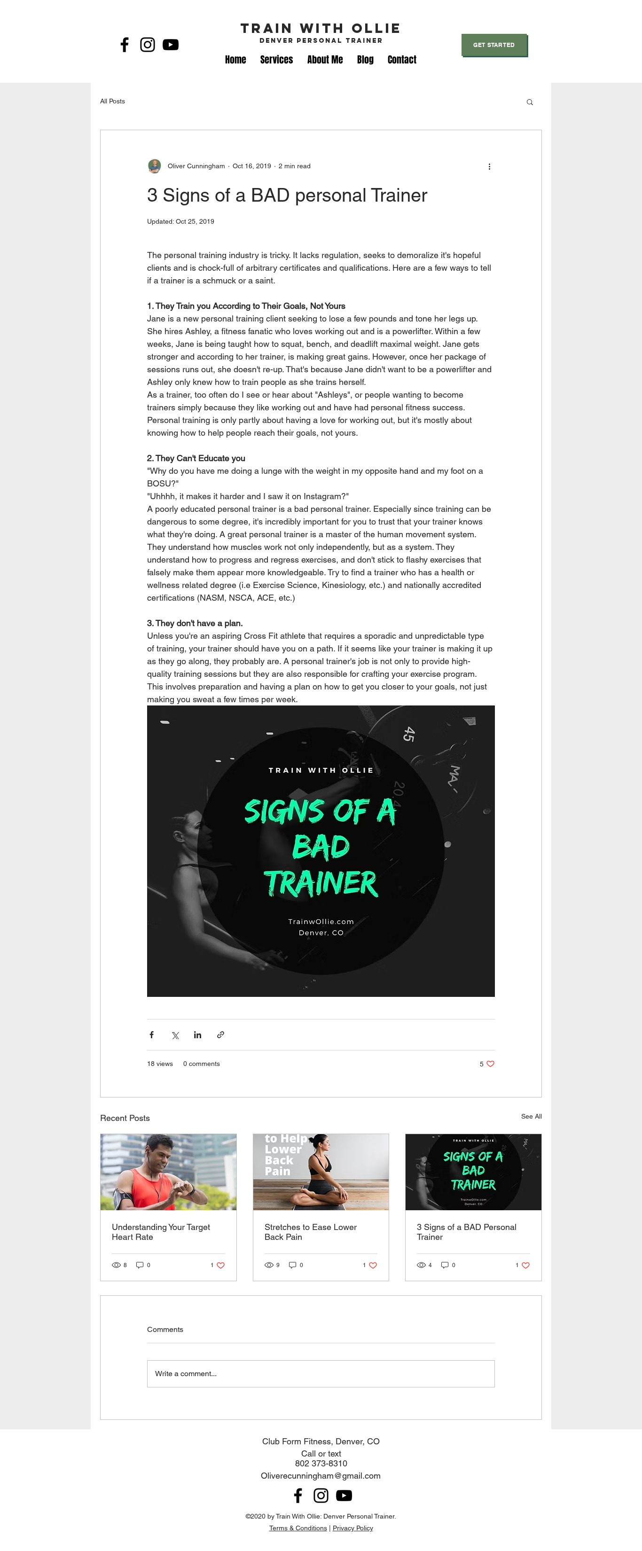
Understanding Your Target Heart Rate (161, 1232)
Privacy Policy (353, 1528)
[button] (529, 101)
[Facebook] (124, 45)
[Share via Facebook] (151, 1034)
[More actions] (489, 166)
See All (531, 1116)
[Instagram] (147, 45)
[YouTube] (170, 45)
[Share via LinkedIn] (197, 1034)
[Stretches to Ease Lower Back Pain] (321, 1172)
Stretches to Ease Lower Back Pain (311, 1232)
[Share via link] (220, 1034)
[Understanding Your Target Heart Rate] (168, 1172)
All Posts (112, 101)
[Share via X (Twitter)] (174, 1034)
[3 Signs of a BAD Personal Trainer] (473, 1172)
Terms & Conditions (298, 1528)
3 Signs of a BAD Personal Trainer (467, 1232)
